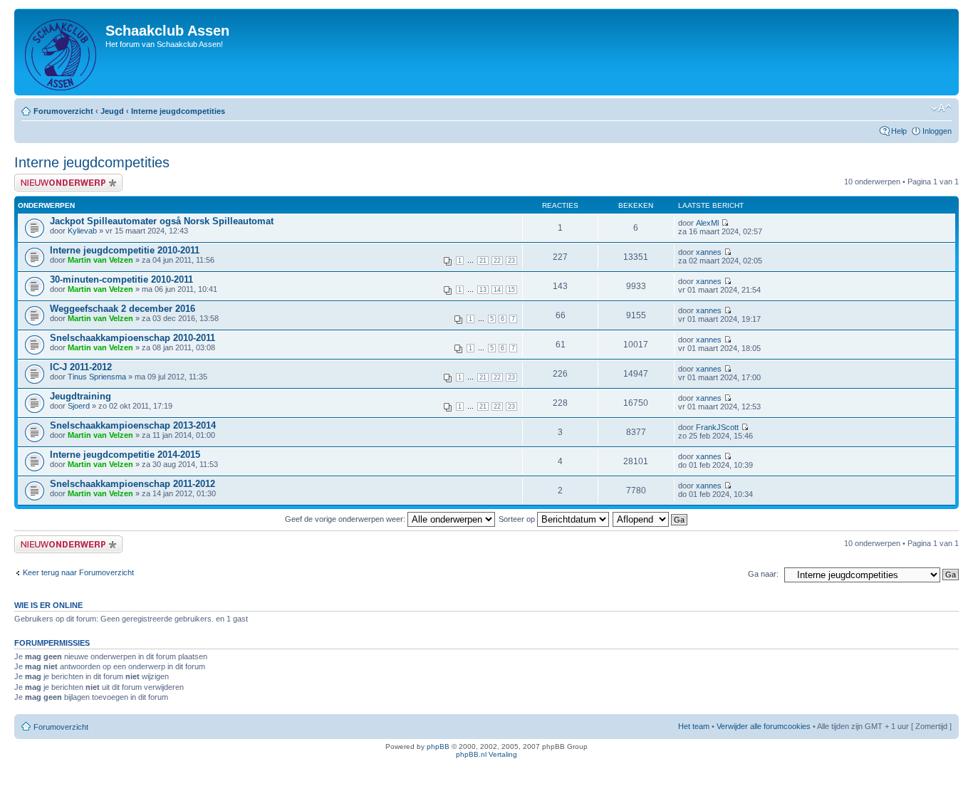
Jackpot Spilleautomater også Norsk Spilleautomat (162, 221)
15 (511, 289)
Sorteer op (518, 519)
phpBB (438, 746)
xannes (709, 252)
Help (899, 131)
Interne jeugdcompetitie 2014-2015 (125, 454)
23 (511, 260)
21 (482, 260)
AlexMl (707, 223)
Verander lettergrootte (941, 108)
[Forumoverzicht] (61, 52)
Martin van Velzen (100, 260)
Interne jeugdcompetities (178, 111)
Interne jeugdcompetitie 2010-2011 (124, 250)
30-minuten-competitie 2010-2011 (121, 279)
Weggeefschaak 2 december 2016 (122, 308)
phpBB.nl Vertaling (486, 754)
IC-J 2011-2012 (81, 367)
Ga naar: (763, 574)
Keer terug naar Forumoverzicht (78, 572)
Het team (693, 726)
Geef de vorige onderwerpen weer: (346, 519)
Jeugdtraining (80, 396)
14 (497, 289)
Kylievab (82, 230)
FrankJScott (717, 427)
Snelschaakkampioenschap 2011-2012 (132, 483)
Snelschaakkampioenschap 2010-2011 (132, 337)
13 (482, 289)
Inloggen (937, 131)
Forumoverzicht (63, 111)
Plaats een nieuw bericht (56, 178)
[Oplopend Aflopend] (651, 519)
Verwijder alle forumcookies (764, 726)
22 (497, 260)
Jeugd (112, 111)
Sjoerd (79, 406)
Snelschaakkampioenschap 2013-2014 (133, 425)
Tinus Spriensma (97, 376)
